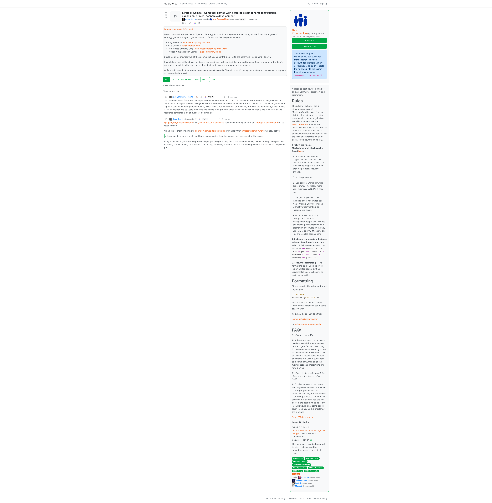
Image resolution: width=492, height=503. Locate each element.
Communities (186, 3)
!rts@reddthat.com (191, 45)
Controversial (184, 79)
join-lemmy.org (320, 498)
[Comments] (175, 16)
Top (173, 79)
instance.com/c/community (308, 324)
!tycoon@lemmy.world (210, 51)
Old (204, 79)
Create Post (201, 3)
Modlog (296, 474)
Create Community (218, 3)
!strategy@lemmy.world (266, 122)
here (300, 151)
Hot (166, 79)
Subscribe (309, 40)
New (197, 79)
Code (308, 498)
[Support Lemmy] (230, 3)
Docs (301, 498)
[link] (190, 23)
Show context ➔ (171, 91)
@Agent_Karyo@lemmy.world (178, 122)
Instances (292, 498)
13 (185, 23)
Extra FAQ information (302, 417)
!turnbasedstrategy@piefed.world (211, 48)
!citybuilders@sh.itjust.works (196, 42)
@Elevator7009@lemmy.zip (211, 122)
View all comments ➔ (173, 85)
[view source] (199, 23)
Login (315, 3)
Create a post (309, 46)
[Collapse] (166, 97)
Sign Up (323, 3)
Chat (213, 79)
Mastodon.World (300, 124)
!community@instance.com (305, 319)
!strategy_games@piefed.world (179, 29)
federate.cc (170, 3)
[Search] (309, 3)
